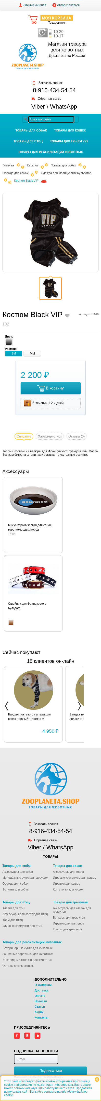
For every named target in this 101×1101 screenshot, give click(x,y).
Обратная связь (49, 98)
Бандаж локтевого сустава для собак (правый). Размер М (29, 717)
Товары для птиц (28, 141)
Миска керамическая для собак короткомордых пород (29, 527)
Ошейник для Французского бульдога (27, 606)
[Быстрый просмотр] (33, 500)
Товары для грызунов (69, 141)
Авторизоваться (68, 5)
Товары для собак (31, 130)
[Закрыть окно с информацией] (97, 1079)
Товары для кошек (70, 130)
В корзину (55, 388)
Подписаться (50, 1071)
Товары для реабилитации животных (50, 152)
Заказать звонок (50, 83)
